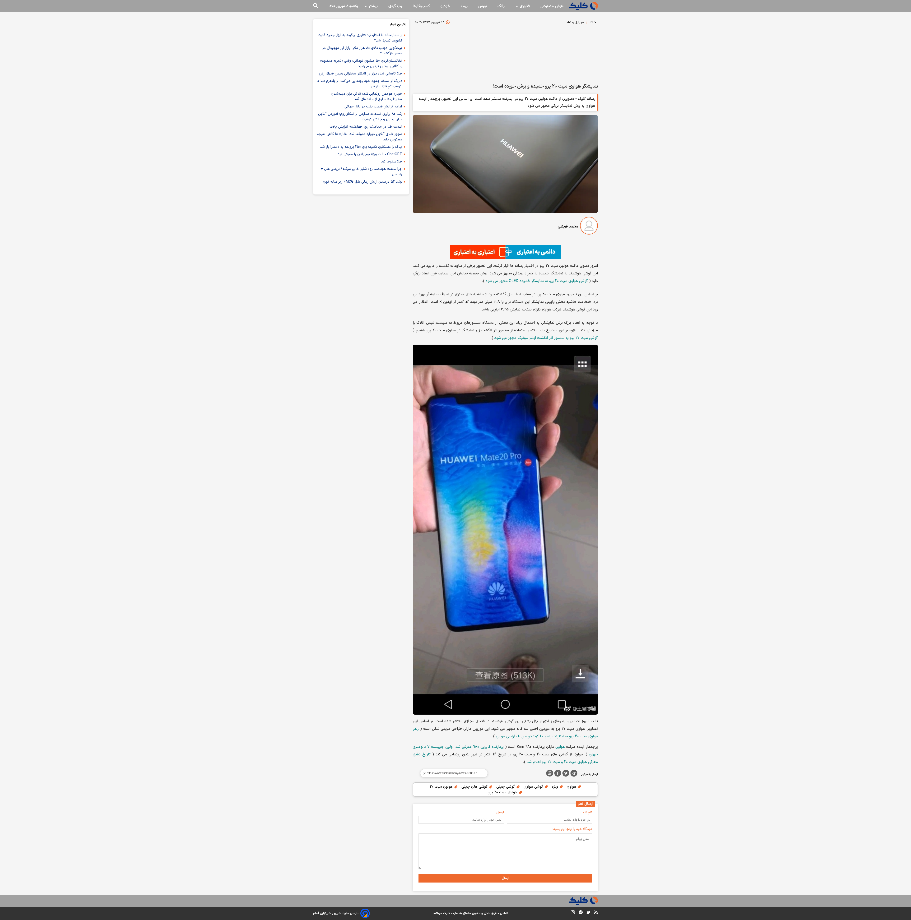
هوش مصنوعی (551, 6)
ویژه (555, 787)
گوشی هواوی (534, 787)
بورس (482, 6)
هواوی (560, 747)
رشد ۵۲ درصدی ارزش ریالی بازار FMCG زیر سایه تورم (362, 182)
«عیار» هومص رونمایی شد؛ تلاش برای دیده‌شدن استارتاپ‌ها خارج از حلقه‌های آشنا (366, 96)
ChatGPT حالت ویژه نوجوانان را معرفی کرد (370, 154)
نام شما (587, 812)
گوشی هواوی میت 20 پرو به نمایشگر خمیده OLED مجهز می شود (537, 281)
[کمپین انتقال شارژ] (505, 252)
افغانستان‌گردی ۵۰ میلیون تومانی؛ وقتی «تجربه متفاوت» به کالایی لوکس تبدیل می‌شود (361, 63)
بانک (501, 6)
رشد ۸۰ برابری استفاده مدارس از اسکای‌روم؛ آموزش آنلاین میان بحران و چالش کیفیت (360, 116)
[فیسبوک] (557, 774)
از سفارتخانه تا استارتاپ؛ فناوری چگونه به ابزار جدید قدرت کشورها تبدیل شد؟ (360, 37)
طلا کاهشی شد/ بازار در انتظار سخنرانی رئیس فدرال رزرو (360, 73)
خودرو (445, 6)
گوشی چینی (506, 787)
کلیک (446, 913)
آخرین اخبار (397, 24)
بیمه (464, 6)
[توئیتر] (565, 774)
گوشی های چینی (475, 787)
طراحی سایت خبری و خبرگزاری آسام (335, 913)
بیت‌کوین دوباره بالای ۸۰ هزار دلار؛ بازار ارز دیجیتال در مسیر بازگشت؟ (362, 50)
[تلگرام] (573, 774)
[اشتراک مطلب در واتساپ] (549, 773)
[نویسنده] (589, 226)
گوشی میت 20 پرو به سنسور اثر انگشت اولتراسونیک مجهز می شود (546, 338)
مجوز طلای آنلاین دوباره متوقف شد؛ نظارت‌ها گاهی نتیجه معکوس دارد (359, 136)
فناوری (524, 6)
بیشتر (372, 6)
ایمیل (500, 812)
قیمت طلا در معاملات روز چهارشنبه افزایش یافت (366, 126)
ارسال (505, 878)
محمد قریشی (568, 226)
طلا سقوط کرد (391, 161)
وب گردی (395, 6)
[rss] (596, 913)
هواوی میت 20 (442, 787)
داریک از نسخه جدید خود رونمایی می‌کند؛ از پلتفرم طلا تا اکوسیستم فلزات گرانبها (359, 83)
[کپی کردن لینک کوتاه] (452, 773)
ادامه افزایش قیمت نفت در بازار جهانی (373, 106)
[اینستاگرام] (573, 913)
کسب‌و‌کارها (421, 6)
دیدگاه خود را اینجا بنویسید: (572, 829)
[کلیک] (583, 6)
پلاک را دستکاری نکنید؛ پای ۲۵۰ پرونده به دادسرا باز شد (361, 147)
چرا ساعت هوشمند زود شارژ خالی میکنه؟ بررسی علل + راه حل (361, 171)
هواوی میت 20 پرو (503, 792)
